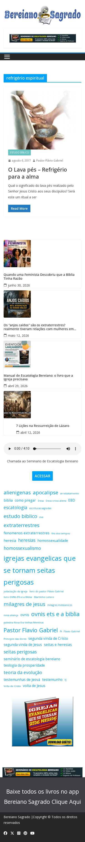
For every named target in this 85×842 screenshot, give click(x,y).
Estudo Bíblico (19, 152)
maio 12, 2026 (18, 335)
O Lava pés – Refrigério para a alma (37, 173)
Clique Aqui (66, 801)
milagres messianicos (59, 605)
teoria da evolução (23, 672)
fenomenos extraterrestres (26, 533)
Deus (41, 500)
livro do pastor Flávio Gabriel (46, 591)
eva (41, 517)
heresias (26, 540)
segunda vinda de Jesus (23, 644)
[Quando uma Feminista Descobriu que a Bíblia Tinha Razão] (42, 253)
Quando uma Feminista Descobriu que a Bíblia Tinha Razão (39, 277)
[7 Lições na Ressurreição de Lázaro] (42, 404)
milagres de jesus (24, 604)
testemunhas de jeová (22, 679)
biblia (8, 500)
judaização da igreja (15, 591)
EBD (71, 500)
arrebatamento (69, 493)
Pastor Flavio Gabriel (31, 630)
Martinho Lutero (44, 597)
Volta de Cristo (12, 686)
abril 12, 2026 (30, 432)
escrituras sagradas (40, 508)
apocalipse (45, 492)
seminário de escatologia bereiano (32, 659)
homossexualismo (22, 548)
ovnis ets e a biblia (55, 614)
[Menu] (7, 56)
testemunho (52, 679)
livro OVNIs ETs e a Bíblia (18, 597)
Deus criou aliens (56, 500)
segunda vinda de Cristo (48, 638)
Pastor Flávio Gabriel (49, 160)
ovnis (24, 615)
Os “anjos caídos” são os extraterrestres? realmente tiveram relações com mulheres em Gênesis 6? (39, 327)
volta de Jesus (34, 685)
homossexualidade (52, 540)
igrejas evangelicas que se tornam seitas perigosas (40, 570)
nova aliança (11, 615)
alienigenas (17, 492)
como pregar (25, 500)
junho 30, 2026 (19, 285)
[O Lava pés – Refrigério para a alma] (42, 120)
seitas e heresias (58, 644)
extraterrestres (21, 525)
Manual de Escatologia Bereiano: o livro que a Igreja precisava (38, 377)
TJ (65, 680)
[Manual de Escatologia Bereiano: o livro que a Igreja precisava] (42, 354)
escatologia (15, 507)
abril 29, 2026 (18, 386)
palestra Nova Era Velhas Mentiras (24, 622)
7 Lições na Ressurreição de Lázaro (42, 426)
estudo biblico (20, 516)
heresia (10, 540)
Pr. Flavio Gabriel (70, 631)
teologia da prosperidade (24, 665)
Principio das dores (15, 638)
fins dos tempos (60, 533)
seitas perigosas (20, 652)
